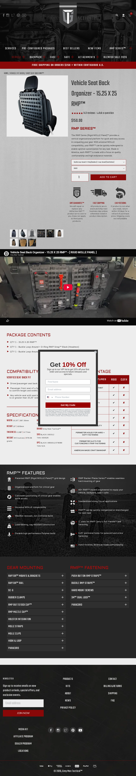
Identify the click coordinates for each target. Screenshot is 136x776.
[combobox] (50, 397)
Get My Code (68, 405)
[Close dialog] (95, 352)
